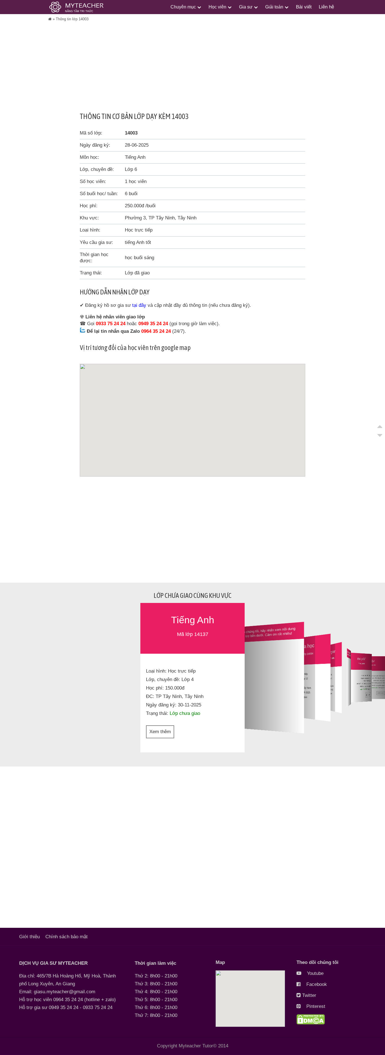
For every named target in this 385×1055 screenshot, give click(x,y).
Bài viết (304, 7)
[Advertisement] (192, 72)
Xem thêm (160, 731)
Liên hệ (326, 7)
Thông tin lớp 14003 (72, 19)
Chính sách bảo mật (66, 936)
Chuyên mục (183, 7)
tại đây (139, 305)
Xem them (368, 695)
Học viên (217, 7)
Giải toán (274, 7)
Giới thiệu (29, 936)
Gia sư (246, 7)
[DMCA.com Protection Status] (311, 1023)
